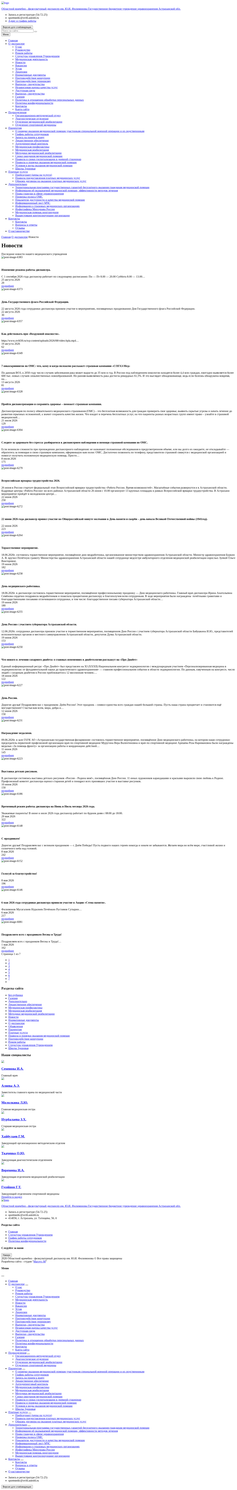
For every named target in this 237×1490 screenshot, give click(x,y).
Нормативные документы (30, 74)
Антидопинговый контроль (31, 143)
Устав (18, 68)
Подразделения (17, 112)
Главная (13, 40)
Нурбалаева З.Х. (13, 1119)
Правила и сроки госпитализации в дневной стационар (48, 159)
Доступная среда (25, 90)
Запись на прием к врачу (29, 137)
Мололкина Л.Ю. (14, 1102)
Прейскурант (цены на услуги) (33, 174)
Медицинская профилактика (32, 146)
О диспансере (16, 43)
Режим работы (23, 53)
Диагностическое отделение (32, 118)
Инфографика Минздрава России (35, 209)
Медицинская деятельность (31, 59)
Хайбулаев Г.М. (13, 1136)
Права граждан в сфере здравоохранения (39, 193)
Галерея (19, 96)
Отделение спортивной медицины (35, 124)
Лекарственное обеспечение (32, 140)
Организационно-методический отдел (38, 115)
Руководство (22, 49)
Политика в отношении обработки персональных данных (49, 99)
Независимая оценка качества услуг (36, 87)
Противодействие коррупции (32, 78)
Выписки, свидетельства (30, 84)
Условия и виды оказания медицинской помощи (44, 165)
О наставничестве (19, 231)
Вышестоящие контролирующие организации (42, 215)
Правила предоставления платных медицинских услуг (47, 178)
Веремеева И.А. (12, 1170)
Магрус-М (39, 1261)
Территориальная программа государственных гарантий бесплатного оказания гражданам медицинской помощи (82, 187)
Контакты (21, 106)
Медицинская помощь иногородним (36, 212)
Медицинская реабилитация (32, 149)
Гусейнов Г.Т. (11, 1187)
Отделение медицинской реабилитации (38, 121)
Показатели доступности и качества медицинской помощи (50, 199)
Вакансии (21, 65)
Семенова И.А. (12, 1069)
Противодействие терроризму (33, 81)
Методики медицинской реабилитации (38, 153)
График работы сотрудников (32, 134)
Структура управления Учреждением (37, 56)
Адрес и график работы (22, 20)
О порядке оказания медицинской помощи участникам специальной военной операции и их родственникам (79, 131)
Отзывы (20, 227)
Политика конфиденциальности (34, 103)
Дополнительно (17, 184)
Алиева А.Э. (10, 1086)
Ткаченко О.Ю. (13, 1153)
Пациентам (15, 128)
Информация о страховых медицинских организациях (47, 206)
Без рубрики (15, 995)
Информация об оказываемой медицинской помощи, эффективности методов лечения (66, 190)
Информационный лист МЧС (32, 203)
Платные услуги (18, 171)
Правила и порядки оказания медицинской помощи (46, 162)
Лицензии (21, 71)
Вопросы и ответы (26, 224)
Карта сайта (22, 109)
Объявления (15, 1026)
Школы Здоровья (25, 168)
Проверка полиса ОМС (29, 196)
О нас (18, 46)
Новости (20, 62)
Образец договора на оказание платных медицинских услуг (50, 181)
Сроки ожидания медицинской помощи (38, 156)
